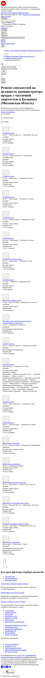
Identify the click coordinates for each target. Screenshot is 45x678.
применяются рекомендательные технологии (18, 656)
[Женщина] (6, 129)
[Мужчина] (6, 398)
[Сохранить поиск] (3, 79)
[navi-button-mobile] (3, 46)
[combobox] (10, 67)
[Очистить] (4, 71)
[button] (3, 40)
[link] (4, 35)
